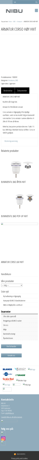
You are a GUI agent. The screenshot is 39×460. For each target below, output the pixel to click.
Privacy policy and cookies (19, 458)
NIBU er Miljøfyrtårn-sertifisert (12, 305)
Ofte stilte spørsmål (9, 316)
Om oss (5, 325)
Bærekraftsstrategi (9, 333)
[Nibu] (14, 11)
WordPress (21, 454)
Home (10, 21)
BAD (14, 21)
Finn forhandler (11, 346)
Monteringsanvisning (11, 141)
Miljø (4, 329)
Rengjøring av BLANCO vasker (12, 320)
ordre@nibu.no (9, 413)
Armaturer (20, 21)
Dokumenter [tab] (22, 90)
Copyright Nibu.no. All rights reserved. (11, 417)
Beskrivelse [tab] (7, 90)
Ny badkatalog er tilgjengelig (12, 296)
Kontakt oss (11, 355)
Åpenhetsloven (8, 338)
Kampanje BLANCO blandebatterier (14, 300)
